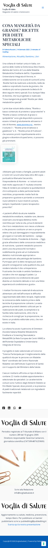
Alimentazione (9, 56)
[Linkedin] (9, 407)
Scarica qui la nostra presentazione (24, 524)
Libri (37, 56)
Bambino (29, 56)
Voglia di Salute (9, 9)
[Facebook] (3, 407)
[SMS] (20, 407)
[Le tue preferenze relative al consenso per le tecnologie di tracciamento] (43, 543)
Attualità (20, 56)
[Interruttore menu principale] (43, 7)
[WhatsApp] (14, 407)
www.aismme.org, (25, 124)
